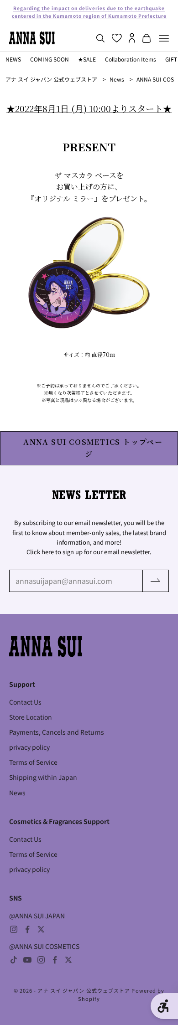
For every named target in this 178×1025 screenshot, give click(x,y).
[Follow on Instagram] (13, 929)
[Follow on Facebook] (27, 929)
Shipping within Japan (43, 777)
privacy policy (29, 747)
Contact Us (25, 701)
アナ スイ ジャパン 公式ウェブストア (51, 79)
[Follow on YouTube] (27, 959)
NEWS (13, 59)
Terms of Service (33, 762)
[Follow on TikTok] (13, 959)
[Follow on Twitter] (41, 929)
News (117, 79)
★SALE (87, 59)
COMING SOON (49, 59)
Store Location (30, 716)
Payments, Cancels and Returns (56, 732)
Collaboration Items (130, 59)
